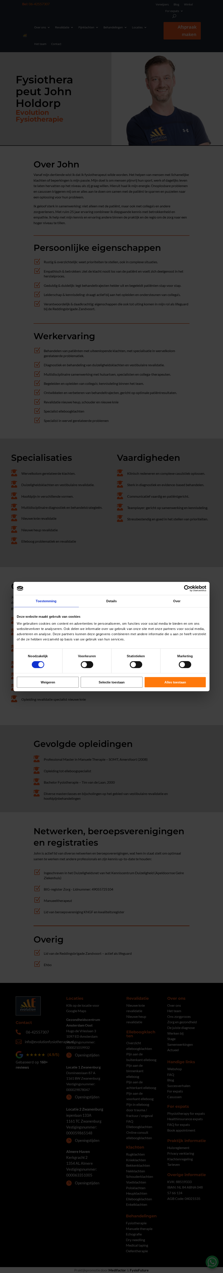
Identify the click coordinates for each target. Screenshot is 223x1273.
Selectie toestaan (112, 682)
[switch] (87, 664)
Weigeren (48, 682)
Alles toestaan (175, 682)
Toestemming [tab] (46, 601)
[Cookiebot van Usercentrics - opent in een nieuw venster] (187, 588)
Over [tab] (177, 601)
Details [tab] (111, 601)
